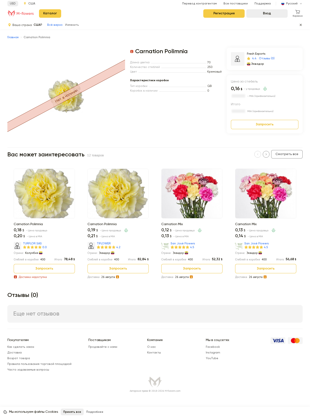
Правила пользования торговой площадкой (39, 364)
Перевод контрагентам (199, 3)
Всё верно (55, 24)
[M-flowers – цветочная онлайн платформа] (20, 13)
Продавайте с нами (102, 346)
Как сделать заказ (20, 346)
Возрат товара (18, 358)
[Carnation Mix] (191, 217)
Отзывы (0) (267, 58)
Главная (13, 37)
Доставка (14, 352)
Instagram (213, 352)
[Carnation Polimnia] (44, 217)
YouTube (212, 358)
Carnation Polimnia (28, 224)
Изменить (72, 24)
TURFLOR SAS (32, 243)
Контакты (154, 352)
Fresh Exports (256, 53)
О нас (151, 346)
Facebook (213, 346)
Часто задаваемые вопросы (28, 369)
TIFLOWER (104, 243)
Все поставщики (236, 3)
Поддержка (263, 3)
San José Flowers (183, 243)
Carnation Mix (172, 224)
